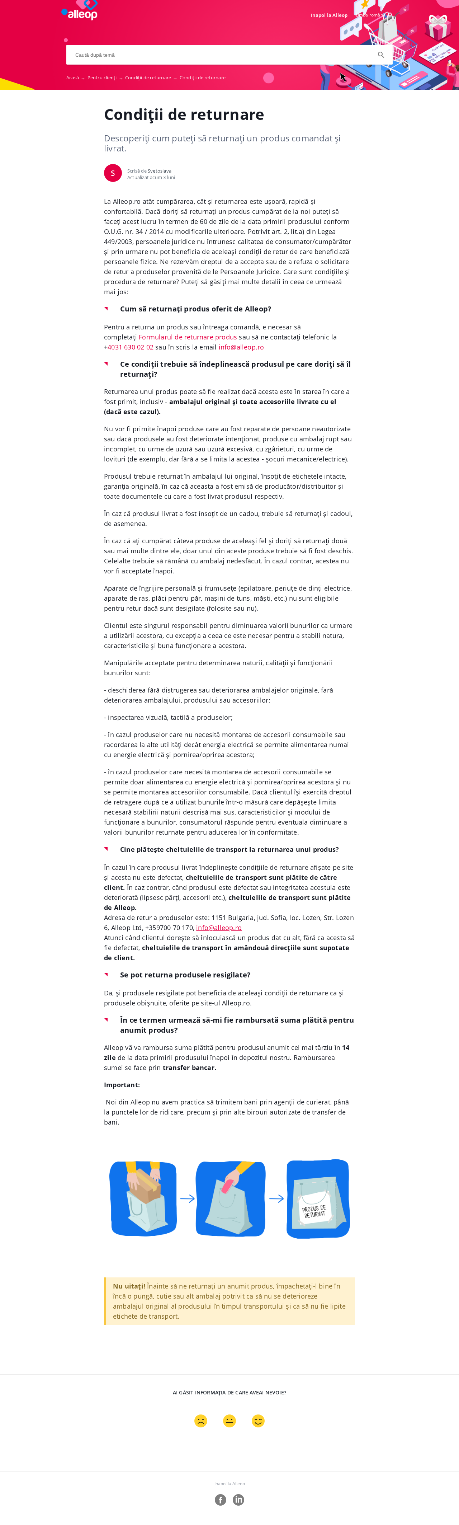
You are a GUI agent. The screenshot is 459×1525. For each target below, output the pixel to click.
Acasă (75, 77)
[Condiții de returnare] (82, 18)
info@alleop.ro (219, 927)
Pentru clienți (105, 77)
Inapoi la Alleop (329, 15)
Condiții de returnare (151, 77)
